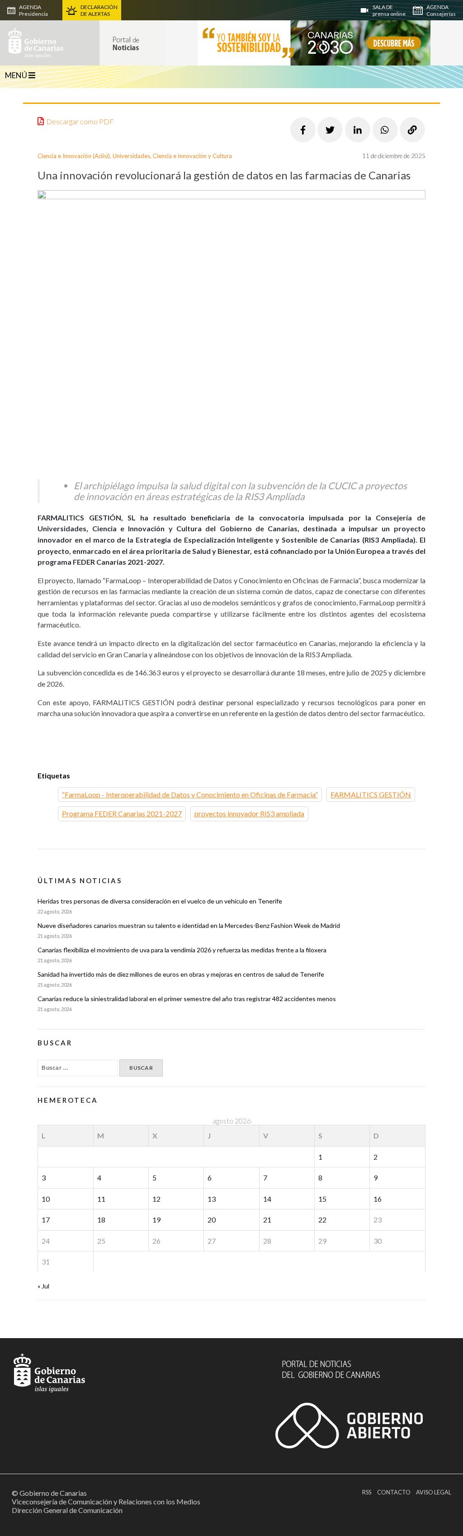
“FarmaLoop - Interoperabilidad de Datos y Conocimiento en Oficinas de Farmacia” (190, 794)
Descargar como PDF (80, 121)
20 (212, 1219)
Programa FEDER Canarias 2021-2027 (122, 813)
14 (267, 1198)
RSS (366, 1492)
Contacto (394, 1492)
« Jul (43, 1286)
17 (46, 1219)
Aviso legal (433, 1492)
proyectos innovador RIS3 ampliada (249, 813)
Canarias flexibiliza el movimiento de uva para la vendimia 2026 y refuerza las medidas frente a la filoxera (182, 950)
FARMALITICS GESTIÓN (371, 794)
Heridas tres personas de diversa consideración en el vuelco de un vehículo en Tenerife (160, 901)
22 (322, 1219)
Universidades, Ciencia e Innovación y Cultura (172, 155)
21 (267, 1219)
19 (156, 1219)
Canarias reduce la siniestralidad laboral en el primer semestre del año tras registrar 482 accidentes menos (187, 998)
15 (322, 1198)
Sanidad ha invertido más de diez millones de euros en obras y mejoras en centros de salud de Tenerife (181, 974)
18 (101, 1219)
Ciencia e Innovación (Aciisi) (74, 155)
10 (46, 1198)
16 (377, 1198)
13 (212, 1198)
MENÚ (16, 75)
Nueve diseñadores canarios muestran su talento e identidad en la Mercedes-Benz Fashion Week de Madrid (189, 925)
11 (101, 1198)
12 (156, 1198)
